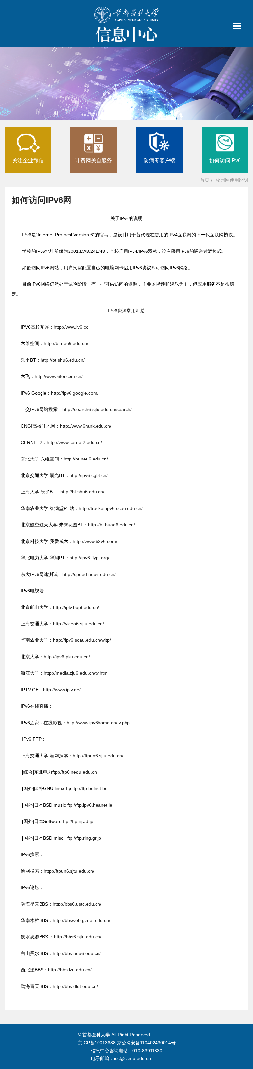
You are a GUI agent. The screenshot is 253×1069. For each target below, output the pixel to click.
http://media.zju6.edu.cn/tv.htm (76, 673)
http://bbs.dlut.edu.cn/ (75, 986)
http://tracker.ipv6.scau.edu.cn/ (111, 508)
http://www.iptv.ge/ (62, 689)
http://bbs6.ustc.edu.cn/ (77, 903)
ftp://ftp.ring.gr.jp (84, 838)
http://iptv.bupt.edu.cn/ (76, 607)
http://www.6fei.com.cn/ (59, 376)
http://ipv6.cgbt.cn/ (89, 475)
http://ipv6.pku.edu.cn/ (67, 656)
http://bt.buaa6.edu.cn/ (111, 524)
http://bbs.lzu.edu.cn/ (70, 969)
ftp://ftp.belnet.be (89, 788)
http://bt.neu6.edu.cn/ (66, 343)
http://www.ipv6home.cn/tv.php (98, 722)
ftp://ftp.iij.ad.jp (77, 821)
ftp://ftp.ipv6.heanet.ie (89, 805)
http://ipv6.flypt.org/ (89, 557)
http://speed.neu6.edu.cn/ (89, 574)
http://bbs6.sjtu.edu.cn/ (77, 936)
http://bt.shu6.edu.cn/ (63, 360)
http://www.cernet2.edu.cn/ (74, 442)
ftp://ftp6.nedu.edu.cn (74, 772)
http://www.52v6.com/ (95, 541)
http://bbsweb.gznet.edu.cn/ (81, 920)
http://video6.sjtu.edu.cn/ (78, 623)
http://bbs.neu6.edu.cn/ (77, 953)
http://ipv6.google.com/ (74, 393)
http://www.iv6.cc (71, 327)
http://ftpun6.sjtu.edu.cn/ (98, 755)
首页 (204, 180)
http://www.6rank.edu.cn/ (85, 426)
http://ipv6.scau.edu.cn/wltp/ (82, 640)
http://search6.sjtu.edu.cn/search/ (97, 409)
